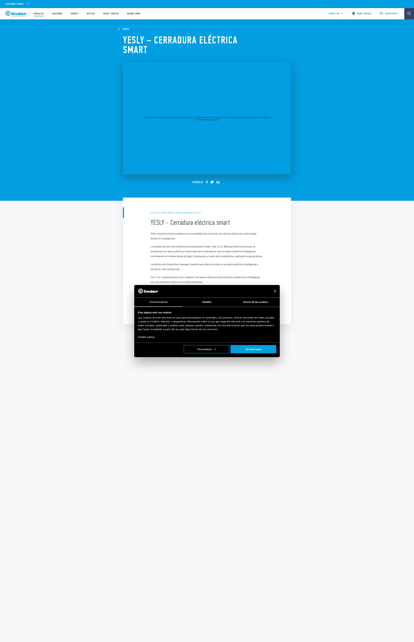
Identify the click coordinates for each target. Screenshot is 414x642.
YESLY (159, 277)
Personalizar (205, 349)
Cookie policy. (146, 336)
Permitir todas (253, 349)
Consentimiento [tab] (158, 301)
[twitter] (213, 182)
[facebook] (208, 182)
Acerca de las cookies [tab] (255, 301)
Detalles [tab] (207, 301)
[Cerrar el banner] (275, 291)
